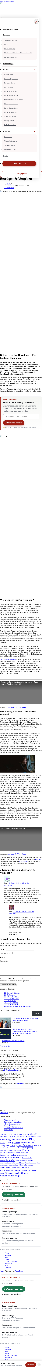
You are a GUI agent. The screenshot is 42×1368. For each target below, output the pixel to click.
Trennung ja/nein (12, 1173)
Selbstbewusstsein (10, 125)
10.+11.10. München (11, 1005)
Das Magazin (8, 74)
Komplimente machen (32, 1163)
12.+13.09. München (11, 999)
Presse (7, 1259)
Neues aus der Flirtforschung (10, 1010)
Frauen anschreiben (10, 112)
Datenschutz (9, 1267)
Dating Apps (4, 1145)
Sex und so (32, 1170)
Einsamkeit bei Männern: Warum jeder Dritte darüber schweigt (25, 1019)
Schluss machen (20, 1170)
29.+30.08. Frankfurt (11, 997)
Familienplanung (27, 1148)
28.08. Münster (9, 995)
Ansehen (30, 1365)
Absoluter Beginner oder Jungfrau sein (13, 1134)
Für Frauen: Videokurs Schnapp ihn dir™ (18, 53)
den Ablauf (20, 1083)
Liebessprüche (14, 1165)
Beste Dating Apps (10, 1126)
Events (7, 1253)
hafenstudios (15, 1249)
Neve (2, 1271)
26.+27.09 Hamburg (11, 1003)
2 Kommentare (9, 188)
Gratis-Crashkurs (19, 163)
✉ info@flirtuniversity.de (11, 1200)
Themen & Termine (10, 40)
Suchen (37, 1013)
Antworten (8, 885)
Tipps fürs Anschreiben (12, 1124)
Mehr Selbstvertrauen (10, 1167)
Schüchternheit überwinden (13, 100)
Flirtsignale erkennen (11, 104)
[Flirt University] (21, 9)
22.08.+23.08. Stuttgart (12, 993)
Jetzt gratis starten (14, 423)
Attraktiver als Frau (6, 1136)
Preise (6, 44)
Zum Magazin (5, 1046)
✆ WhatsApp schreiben (13, 1195)
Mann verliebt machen (26, 1165)
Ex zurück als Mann (16, 1147)
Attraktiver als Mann (22, 1136)
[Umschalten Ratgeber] (34, 69)
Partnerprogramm (18, 1240)
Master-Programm (10, 29)
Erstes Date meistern (11, 108)
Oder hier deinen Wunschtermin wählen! (18, 1006)
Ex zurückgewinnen (11, 79)
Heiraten (30, 1160)
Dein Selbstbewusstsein (8, 659)
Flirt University (17, 1150)
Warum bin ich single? (11, 1175)
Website (2, 957)
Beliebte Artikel (36, 1136)
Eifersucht (37, 1145)
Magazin (8, 1255)
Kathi (9, 184)
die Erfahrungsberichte (11, 1070)
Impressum (8, 1263)
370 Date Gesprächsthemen (13, 1128)
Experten (38, 859)
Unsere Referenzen (10, 141)
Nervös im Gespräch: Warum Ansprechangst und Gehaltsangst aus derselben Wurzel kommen (24, 1031)
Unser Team (8, 137)
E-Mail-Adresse (6, 953)
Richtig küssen (9, 120)
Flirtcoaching (23, 861)
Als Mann (32, 1133)
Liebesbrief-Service (10, 57)
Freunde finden (27, 1158)
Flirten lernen (8, 87)
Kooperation (18, 1232)
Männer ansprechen (6, 1170)
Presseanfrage (12, 1223)
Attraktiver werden (10, 116)
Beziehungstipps (20, 1139)
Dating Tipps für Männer (21, 1145)
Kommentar (4, 961)
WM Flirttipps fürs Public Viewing (13, 1041)
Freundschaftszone (21, 1160)
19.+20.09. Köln (10, 1001)
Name (2, 949)
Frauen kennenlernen (11, 95)
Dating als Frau (28, 1142)
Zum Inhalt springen (7, 1)
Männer (26, 1167)
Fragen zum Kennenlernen (13, 1122)
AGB (7, 1265)
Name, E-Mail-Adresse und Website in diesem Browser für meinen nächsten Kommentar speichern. (20, 980)
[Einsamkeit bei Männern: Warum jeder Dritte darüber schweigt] (5, 1023)
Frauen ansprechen (10, 91)
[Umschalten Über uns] (34, 131)
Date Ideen (2, 1143)
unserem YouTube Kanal (17, 707)
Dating (9, 1142)
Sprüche (2, 1173)
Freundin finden (9, 83)
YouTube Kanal (9, 145)
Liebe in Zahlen (4, 1165)
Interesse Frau (5, 1163)
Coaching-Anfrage (20, 1214)
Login (5, 156)
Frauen (26, 1150)
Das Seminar (8, 1130)
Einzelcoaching (9, 49)
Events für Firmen (10, 149)
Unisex (24, 1173)
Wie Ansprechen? (10, 1120)
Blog (32, 1139)
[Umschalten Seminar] (34, 35)
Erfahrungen (8, 64)
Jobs (6, 1257)
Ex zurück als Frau (5, 1148)
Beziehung (5, 1139)
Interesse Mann (18, 1163)
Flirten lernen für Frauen (6, 1150)
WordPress (19, 1271)
